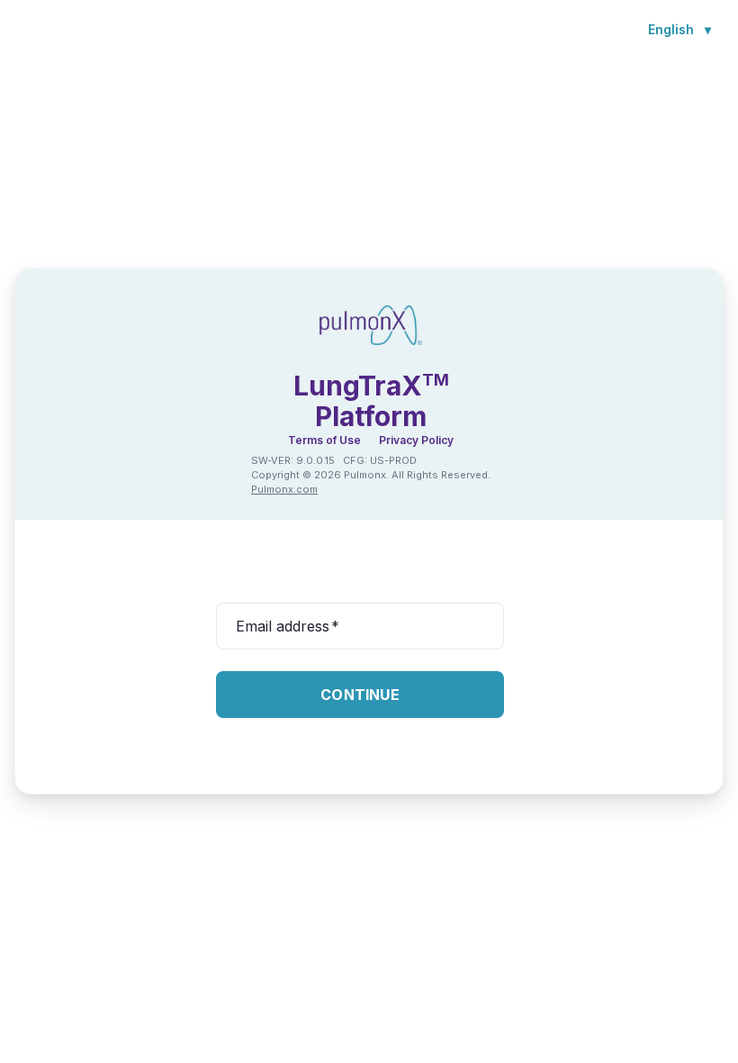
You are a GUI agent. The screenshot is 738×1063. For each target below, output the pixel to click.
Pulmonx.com (284, 489)
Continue (360, 695)
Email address (287, 626)
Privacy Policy (416, 440)
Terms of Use (324, 440)
